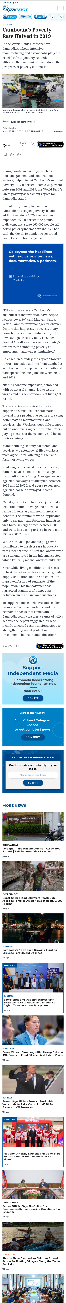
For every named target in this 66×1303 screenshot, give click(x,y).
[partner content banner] (33, 274)
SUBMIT (33, 782)
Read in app (10, 2)
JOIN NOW (33, 737)
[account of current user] (51, 16)
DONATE (33, 698)
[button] (5, 154)
